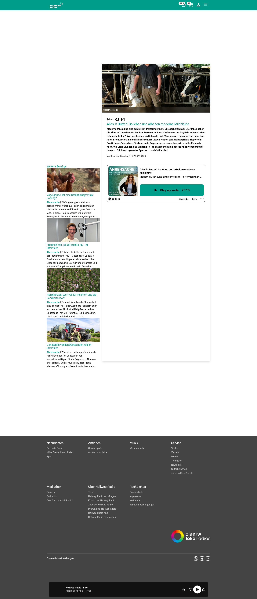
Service (176, 443)
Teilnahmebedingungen (142, 504)
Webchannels (137, 448)
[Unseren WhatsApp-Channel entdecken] (196, 558)
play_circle (197, 589)
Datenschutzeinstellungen (60, 558)
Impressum (135, 496)
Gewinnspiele (95, 448)
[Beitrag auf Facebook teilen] (117, 119)
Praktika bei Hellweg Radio (102, 508)
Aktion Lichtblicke (97, 452)
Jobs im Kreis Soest (181, 473)
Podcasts (52, 496)
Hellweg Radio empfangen (102, 517)
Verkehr (175, 452)
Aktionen (94, 443)
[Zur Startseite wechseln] (56, 5)
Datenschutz (136, 492)
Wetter (174, 456)
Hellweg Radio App (98, 513)
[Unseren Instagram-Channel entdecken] (208, 558)
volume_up (183, 590)
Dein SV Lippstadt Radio (59, 500)
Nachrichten (55, 443)
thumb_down (190, 589)
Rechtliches (138, 487)
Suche (174, 448)
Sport (49, 456)
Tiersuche (176, 460)
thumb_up (204, 589)
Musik (134, 443)
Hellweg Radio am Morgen (102, 496)
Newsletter (176, 464)
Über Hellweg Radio (101, 487)
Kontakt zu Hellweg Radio (101, 500)
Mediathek (54, 487)
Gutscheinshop (179, 469)
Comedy (51, 492)
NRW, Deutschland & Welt (60, 452)
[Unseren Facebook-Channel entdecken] (202, 558)
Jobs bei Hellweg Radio (100, 504)
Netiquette (135, 500)
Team (91, 492)
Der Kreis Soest (55, 448)
